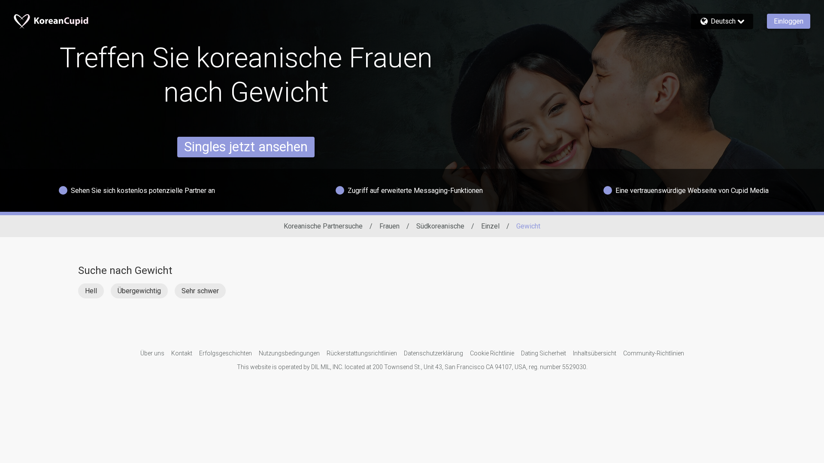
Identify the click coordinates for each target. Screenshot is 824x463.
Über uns (152, 353)
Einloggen (788, 21)
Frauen (389, 226)
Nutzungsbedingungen (289, 353)
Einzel (490, 226)
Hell (91, 291)
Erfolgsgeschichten (225, 353)
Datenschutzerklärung (433, 353)
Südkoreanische (440, 226)
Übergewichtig (139, 291)
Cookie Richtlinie (492, 353)
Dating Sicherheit (543, 353)
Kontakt (181, 353)
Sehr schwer (200, 291)
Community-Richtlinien (653, 353)
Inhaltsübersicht (594, 353)
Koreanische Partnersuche (323, 226)
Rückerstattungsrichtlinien (362, 353)
